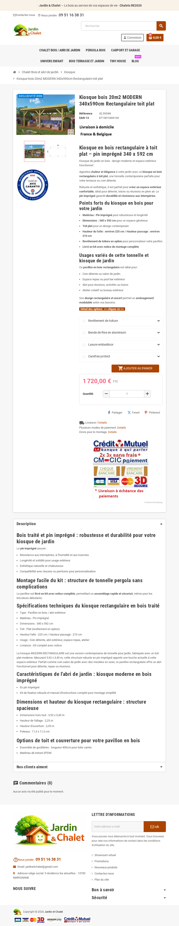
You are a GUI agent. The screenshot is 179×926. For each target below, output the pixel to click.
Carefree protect (96, 356)
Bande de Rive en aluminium (104, 332)
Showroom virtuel (105, 855)
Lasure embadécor (98, 344)
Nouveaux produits (106, 867)
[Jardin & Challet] (27, 31)
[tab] (89, 524)
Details (102, 422)
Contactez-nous (104, 873)
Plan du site (102, 879)
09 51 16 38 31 (71, 15)
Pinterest (154, 412)
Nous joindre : (24, 859)
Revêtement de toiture (100, 320)
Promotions (102, 861)
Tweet (135, 412)
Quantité (88, 393)
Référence (85, 113)
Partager (117, 412)
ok (156, 826)
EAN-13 (84, 117)
